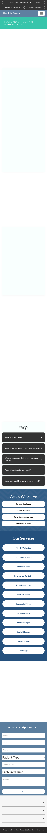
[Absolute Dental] (11, 13)
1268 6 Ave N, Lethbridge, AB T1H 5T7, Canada (25, 2)
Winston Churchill (23, 523)
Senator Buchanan (23, 504)
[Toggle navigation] (41, 13)
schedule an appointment (15, 394)
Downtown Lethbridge (23, 517)
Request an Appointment (13, 7)
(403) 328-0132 (35, 7)
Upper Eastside (23, 510)
